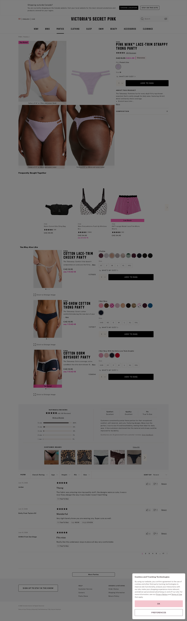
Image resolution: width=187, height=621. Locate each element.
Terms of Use (176, 594)
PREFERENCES (158, 612)
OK (158, 604)
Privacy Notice (162, 594)
